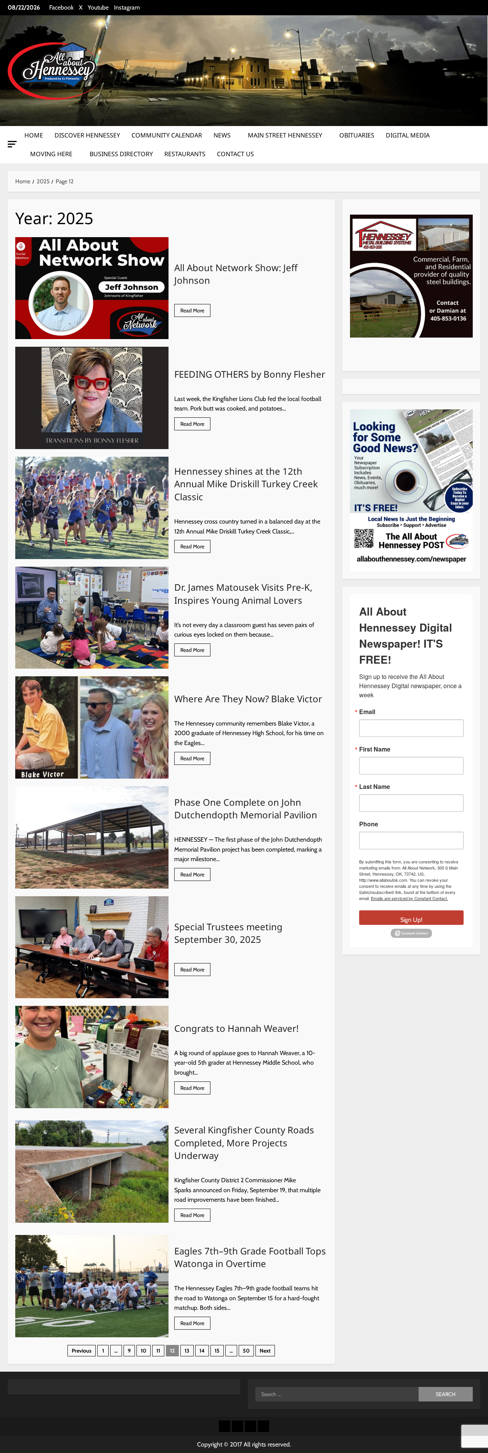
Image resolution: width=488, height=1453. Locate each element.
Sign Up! (411, 919)
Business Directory (121, 154)
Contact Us (235, 154)
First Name (374, 749)
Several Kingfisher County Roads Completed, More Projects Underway (92, 1171)
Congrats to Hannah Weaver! (92, 1057)
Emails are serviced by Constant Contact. (409, 898)
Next (265, 1350)
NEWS (222, 135)
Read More (195, 312)
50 (246, 1350)
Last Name (374, 787)
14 (202, 1350)
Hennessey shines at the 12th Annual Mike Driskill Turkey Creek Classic (92, 508)
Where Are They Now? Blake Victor (92, 727)
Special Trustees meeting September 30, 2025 (92, 947)
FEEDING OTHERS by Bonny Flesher (92, 398)
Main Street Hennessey (285, 135)
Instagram (127, 7)
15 (217, 1350)
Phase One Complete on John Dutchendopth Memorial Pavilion (92, 837)
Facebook (61, 7)
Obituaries (356, 135)
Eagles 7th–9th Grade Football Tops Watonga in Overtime (92, 1286)
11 (158, 1350)
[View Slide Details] (411, 276)
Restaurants (184, 154)
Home (33, 135)
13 (187, 1350)
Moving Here (51, 154)
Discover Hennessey (87, 135)
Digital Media (408, 135)
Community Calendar (167, 135)
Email (367, 712)
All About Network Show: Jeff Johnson (92, 288)
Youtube (98, 7)
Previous (82, 1350)
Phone (368, 824)
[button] (12, 144)
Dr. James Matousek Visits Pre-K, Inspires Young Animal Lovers (92, 618)
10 (143, 1350)
